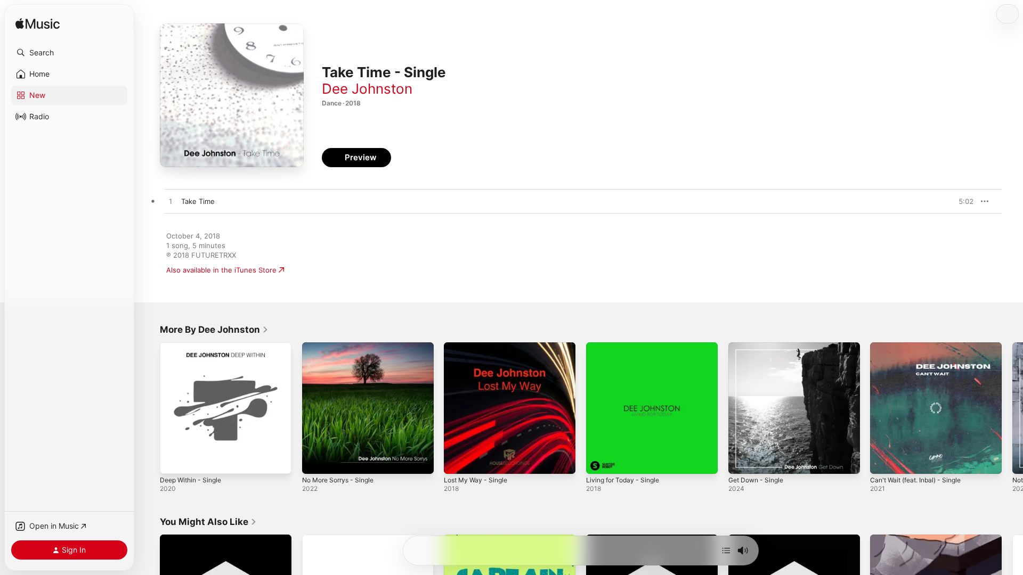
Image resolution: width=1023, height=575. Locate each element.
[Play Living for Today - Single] (599, 461)
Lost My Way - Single (479, 346)
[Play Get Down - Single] (742, 461)
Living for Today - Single (626, 346)
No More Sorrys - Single (342, 346)
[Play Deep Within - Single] (173, 461)
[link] (214, 329)
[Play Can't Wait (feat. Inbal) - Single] (883, 461)
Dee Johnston (367, 88)
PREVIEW (961, 201)
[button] (69, 53)
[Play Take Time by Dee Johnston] (170, 202)
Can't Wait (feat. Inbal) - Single (920, 346)
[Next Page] (1012, 408)
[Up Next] (726, 550)
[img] (37, 24)
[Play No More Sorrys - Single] (315, 461)
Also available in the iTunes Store (221, 270)
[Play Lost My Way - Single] (457, 461)
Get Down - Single (759, 346)
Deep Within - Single (194, 346)
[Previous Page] (149, 408)
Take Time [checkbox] (198, 201)
